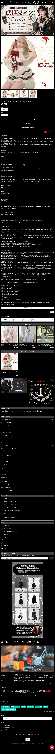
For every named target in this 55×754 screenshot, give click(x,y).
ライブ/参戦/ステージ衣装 (7, 435)
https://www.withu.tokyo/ (7, 214)
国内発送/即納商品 (5, 487)
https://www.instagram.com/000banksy (10, 290)
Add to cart (27, 123)
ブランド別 (4, 458)
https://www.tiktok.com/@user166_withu (11, 299)
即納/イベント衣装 (5, 426)
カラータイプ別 (5, 484)
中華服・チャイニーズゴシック (8, 448)
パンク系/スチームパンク (7, 439)
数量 (2, 112)
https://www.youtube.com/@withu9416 (10, 296)
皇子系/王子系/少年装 (6, 419)
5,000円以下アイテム (6, 432)
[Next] (53, 63)
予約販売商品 (4, 464)
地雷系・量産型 (5, 442)
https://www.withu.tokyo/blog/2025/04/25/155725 (35, 279)
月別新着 (3, 474)
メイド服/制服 (4, 461)
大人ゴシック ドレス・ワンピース (9, 452)
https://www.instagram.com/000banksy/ (10, 222)
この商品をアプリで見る (27, 307)
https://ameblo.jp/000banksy (8, 293)
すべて (5, 319)
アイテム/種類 (4, 445)
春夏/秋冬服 (4, 481)
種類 (2, 107)
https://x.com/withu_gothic (7, 287)
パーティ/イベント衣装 (6, 490)
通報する (51, 311)
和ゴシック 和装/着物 (6, 455)
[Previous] (2, 63)
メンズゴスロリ (5, 471)
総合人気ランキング (6, 422)
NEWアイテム (4, 477)
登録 (51, 558)
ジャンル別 (4, 429)
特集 (2, 468)
